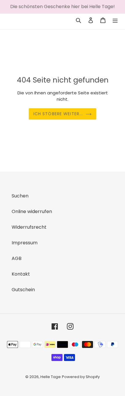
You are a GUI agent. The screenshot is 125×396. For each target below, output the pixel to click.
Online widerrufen (32, 211)
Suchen (20, 195)
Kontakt (21, 274)
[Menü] (115, 20)
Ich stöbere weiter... (58, 114)
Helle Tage (50, 377)
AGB (17, 258)
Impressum (25, 242)
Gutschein (23, 289)
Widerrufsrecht (29, 227)
